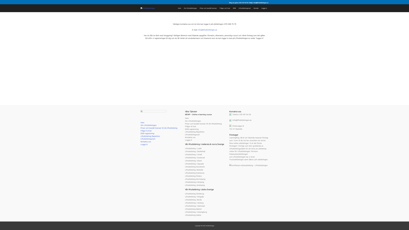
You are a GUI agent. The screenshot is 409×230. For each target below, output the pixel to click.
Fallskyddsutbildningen (238, 154)
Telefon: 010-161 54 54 (241, 114)
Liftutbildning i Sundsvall (195, 158)
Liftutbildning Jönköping (195, 185)
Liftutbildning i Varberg (194, 203)
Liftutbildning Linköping (194, 182)
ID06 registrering (147, 133)
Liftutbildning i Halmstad (195, 206)
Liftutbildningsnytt (148, 139)
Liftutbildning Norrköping (195, 179)
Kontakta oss (146, 142)
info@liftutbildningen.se (260, 3)
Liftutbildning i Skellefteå (195, 151)
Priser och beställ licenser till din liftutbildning (159, 128)
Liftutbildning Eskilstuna (194, 173)
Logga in (144, 144)
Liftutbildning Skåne (193, 215)
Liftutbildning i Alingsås (194, 197)
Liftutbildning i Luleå (193, 148)
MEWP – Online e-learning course (198, 114)
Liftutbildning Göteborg (194, 194)
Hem (142, 122)
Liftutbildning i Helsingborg (196, 212)
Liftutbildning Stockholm (195, 167)
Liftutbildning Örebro (193, 176)
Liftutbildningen (239, 157)
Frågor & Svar (146, 131)
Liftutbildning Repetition (150, 136)
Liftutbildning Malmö (193, 209)
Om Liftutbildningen (148, 125)
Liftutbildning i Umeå (193, 154)
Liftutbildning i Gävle (193, 161)
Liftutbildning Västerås (194, 170)
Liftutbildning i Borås (193, 200)
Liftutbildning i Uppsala (194, 164)
